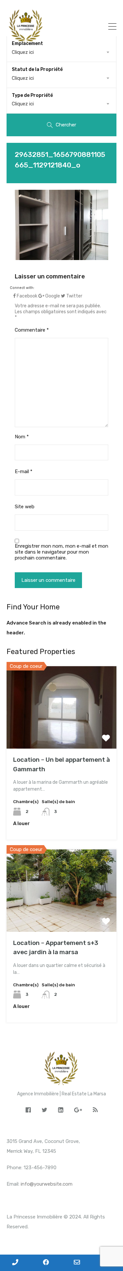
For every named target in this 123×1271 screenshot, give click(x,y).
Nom (22, 437)
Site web (24, 507)
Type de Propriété (32, 95)
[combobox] (61, 78)
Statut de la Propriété (37, 69)
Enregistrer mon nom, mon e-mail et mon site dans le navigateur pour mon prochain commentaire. (61, 552)
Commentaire (32, 330)
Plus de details (61, 732)
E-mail (23, 471)
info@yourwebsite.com (46, 1184)
